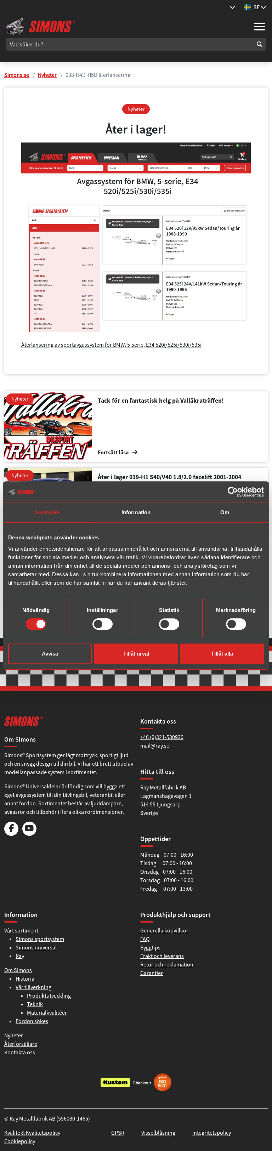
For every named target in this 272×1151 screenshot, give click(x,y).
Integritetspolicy (211, 1132)
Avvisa (50, 654)
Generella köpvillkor (164, 930)
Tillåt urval (136, 654)
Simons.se (16, 74)
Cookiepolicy (19, 1141)
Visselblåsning (158, 1132)
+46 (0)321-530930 (161, 737)
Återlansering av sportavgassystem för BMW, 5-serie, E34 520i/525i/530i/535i (111, 344)
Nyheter (47, 74)
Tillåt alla (222, 654)
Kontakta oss (19, 1052)
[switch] (102, 624)
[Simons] (41, 25)
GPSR (117, 1132)
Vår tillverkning (33, 987)
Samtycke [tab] (47, 512)
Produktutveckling (49, 995)
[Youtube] (29, 833)
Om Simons (18, 970)
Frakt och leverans (162, 955)
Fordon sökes (32, 1021)
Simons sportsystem (40, 938)
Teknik (35, 1004)
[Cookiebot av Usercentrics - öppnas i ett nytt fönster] (233, 492)
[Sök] (259, 44)
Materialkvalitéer (47, 1012)
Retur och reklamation (166, 964)
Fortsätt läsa (114, 452)
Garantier (151, 972)
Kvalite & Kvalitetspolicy (32, 1132)
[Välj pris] (232, 7)
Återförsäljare (20, 1043)
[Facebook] (11, 833)
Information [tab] (136, 512)
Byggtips (150, 947)
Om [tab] (224, 512)
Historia (25, 978)
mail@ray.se (154, 745)
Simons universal (36, 947)
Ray (20, 955)
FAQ (145, 938)
